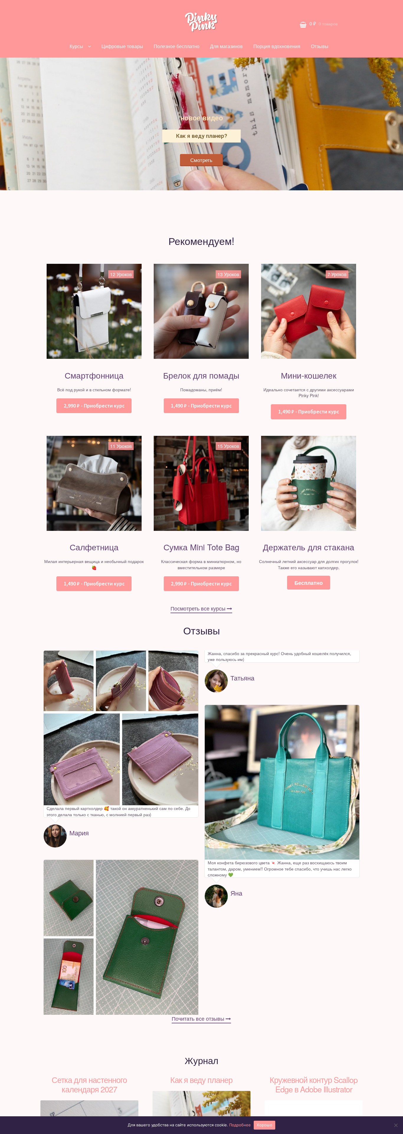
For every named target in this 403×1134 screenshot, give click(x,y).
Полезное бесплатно (176, 46)
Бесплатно (308, 582)
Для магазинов (226, 46)
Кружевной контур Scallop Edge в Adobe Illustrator (314, 1084)
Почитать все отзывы (199, 1018)
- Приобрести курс (94, 405)
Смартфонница (94, 375)
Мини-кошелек (308, 375)
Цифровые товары (122, 46)
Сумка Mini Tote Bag (201, 547)
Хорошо (264, 1124)
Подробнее (240, 1124)
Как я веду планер (201, 1079)
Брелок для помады (201, 375)
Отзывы (319, 46)
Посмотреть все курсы (199, 608)
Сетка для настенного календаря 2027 (89, 1084)
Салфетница (94, 547)
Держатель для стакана (308, 547)
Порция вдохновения (276, 46)
